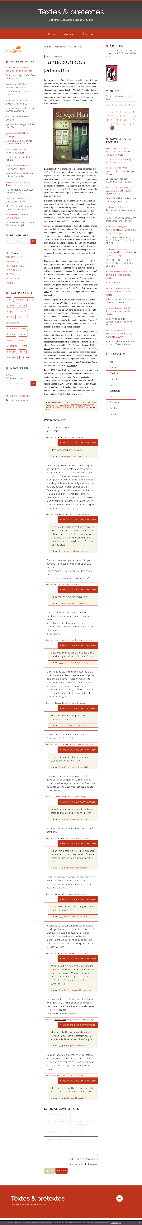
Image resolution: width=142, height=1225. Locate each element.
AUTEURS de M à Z (15, 261)
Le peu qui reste (15, 87)
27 (125, 124)
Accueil (52, 34)
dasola (57, 1075)
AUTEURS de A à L (15, 257)
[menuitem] (52, 34)
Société (57, 404)
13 (125, 116)
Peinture (114, 408)
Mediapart (71, 365)
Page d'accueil (61, 46)
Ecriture (11, 334)
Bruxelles (114, 379)
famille (22, 340)
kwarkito (111, 151)
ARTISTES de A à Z (15, 265)
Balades (114, 367)
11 (117, 116)
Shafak (47, 348)
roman (23, 334)
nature (22, 305)
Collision (47, 46)
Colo (108, 171)
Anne (109, 291)
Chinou (57, 894)
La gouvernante (15, 201)
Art (111, 361)
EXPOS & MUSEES (15, 270)
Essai (22, 351)
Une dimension (15, 152)
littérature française (16, 328)
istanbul (90, 406)
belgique (11, 311)
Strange (10, 136)
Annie (56, 953)
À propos (88, 34)
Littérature (90, 403)
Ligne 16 (76, 394)
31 (112, 128)
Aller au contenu (9, 2)
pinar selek (74, 404)
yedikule (81, 406)
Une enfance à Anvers (19, 70)
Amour (10, 340)
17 (112, 120)
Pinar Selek (91, 83)
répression (59, 408)
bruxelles (11, 357)
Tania (61, 456)
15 (134, 116)
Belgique (114, 373)
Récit (9, 316)
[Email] (119, 1198)
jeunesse (49, 408)
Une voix (11, 119)
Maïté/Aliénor (60, 1020)
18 (117, 120)
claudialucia (112, 190)
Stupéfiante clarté (16, 103)
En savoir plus (116, 1223)
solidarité (69, 408)
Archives (69, 34)
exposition (12, 345)
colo (56, 584)
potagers (55, 211)
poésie (10, 305)
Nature (113, 396)
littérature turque (67, 406)
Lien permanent (55, 403)
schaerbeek (13, 322)
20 (125, 120)
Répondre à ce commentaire (79, 442)
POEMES (10, 282)
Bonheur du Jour (61, 744)
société (23, 311)
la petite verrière (61, 640)
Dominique (59, 838)
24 (112, 124)
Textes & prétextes (71, 11)
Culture (80, 403)
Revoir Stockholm (16, 185)
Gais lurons (12, 217)
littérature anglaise (24, 299)
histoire (26, 345)
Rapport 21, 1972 (15, 169)
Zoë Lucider (59, 703)
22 (134, 120)
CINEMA (10, 274)
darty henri (112, 229)
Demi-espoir (76, 46)
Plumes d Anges (61, 514)
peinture (11, 351)
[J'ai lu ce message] (139, 1223)
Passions (49, 404)
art (8, 299)
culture (25, 357)
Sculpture (21, 316)
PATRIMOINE (12, 278)
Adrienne (58, 437)
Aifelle (57, 797)
